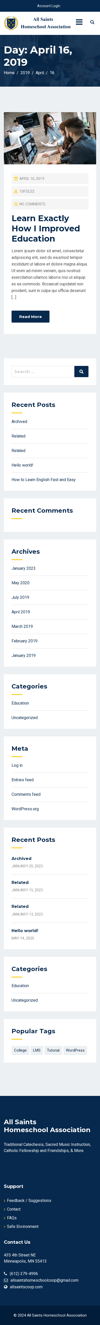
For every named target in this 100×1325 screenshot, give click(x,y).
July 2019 (20, 597)
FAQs (12, 1217)
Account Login (48, 6)
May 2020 (20, 582)
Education (20, 703)
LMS (37, 1050)
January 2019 (24, 655)
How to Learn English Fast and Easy (44, 479)
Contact (14, 1209)
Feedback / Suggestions (29, 1200)
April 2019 (21, 612)
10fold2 (26, 191)
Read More (30, 316)
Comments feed (26, 794)
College (20, 1050)
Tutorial (53, 1050)
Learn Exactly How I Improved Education (46, 228)
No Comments (32, 204)
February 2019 (24, 641)
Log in (17, 765)
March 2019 (22, 626)
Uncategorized (25, 717)
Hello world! (22, 465)
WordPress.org (25, 808)
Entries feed (23, 779)
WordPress (75, 1050)
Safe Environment (22, 1226)
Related (18, 436)
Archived (19, 421)
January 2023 (24, 568)
